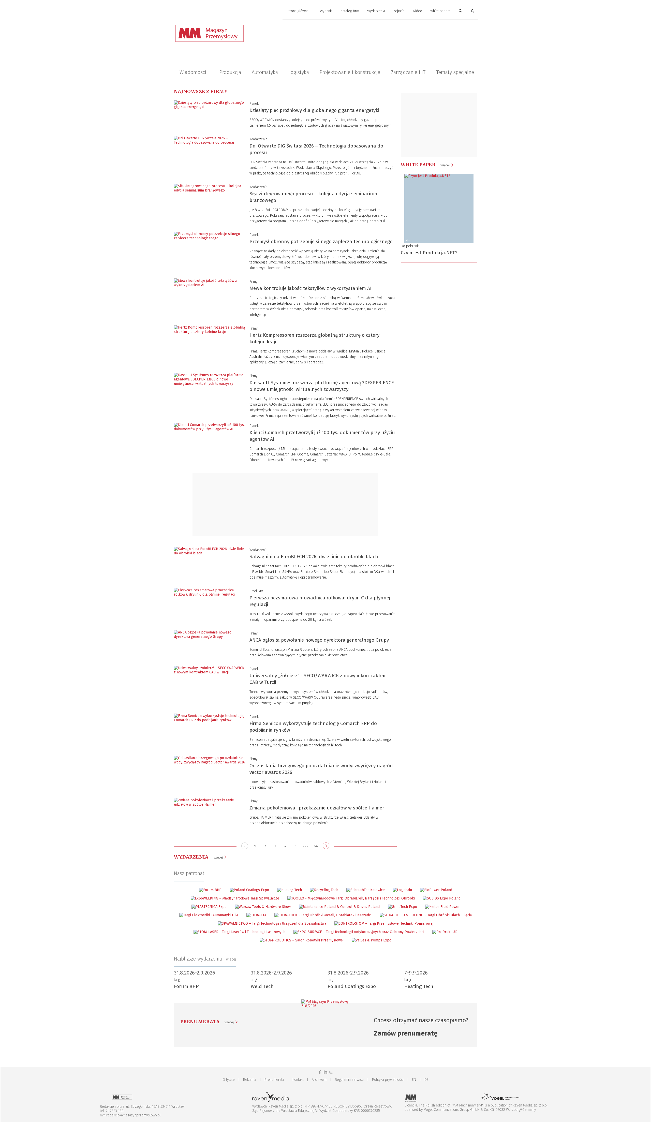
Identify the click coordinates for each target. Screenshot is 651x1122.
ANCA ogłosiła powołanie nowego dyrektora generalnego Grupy (319, 640)
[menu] (325, 11)
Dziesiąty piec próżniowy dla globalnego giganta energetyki (314, 110)
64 (316, 846)
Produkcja (230, 72)
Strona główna (297, 11)
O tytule (229, 1079)
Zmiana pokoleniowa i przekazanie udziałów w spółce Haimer (316, 808)
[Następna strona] (326, 847)
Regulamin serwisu (349, 1079)
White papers (440, 11)
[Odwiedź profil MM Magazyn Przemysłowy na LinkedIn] (325, 1072)
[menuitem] (298, 11)
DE (426, 1079)
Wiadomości (193, 72)
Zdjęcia (398, 11)
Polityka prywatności (388, 1079)
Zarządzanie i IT (408, 72)
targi (177, 980)
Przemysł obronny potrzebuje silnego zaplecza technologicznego (321, 241)
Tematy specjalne (455, 72)
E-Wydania (325, 11)
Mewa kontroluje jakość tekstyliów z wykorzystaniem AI (310, 288)
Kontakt (297, 1079)
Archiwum (319, 1079)
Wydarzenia (376, 11)
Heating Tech (418, 986)
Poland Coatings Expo (352, 986)
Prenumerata (274, 1079)
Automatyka (265, 72)
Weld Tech (262, 986)
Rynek (254, 103)
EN (414, 1079)
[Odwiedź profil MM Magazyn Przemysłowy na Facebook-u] (320, 1072)
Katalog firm (350, 11)
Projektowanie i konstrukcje (350, 72)
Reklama (249, 1079)
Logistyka (298, 72)
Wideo (417, 11)
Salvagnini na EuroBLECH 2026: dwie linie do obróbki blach (313, 556)
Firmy (253, 281)
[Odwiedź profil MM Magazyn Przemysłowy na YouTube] (331, 1072)
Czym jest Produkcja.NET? (429, 253)
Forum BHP (186, 986)
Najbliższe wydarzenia (205, 959)
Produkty (256, 591)
